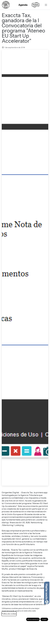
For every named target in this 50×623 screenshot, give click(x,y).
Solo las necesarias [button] (33, 619)
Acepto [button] (44, 619)
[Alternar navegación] (46, 4)
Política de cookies (9, 614)
